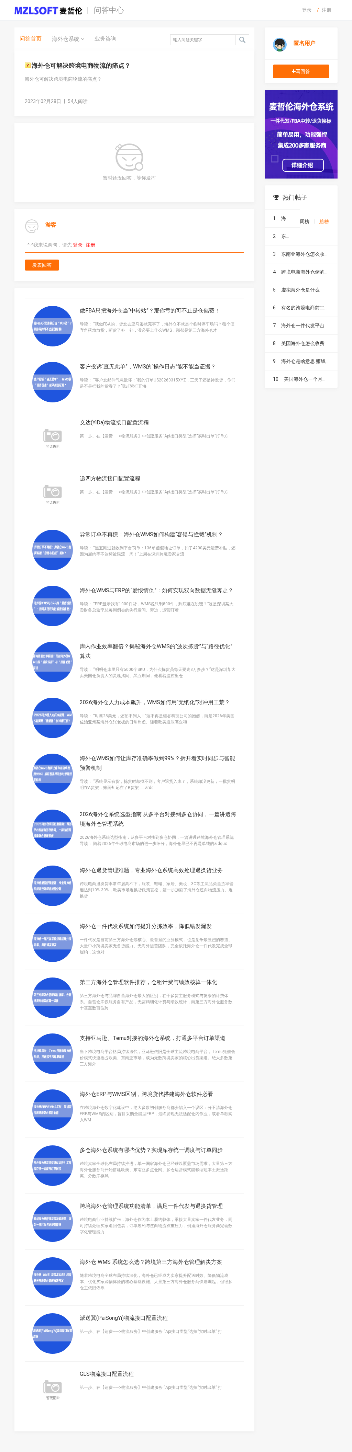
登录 (306, 10)
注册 (326, 10)
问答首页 (31, 38)
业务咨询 (106, 38)
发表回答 (42, 265)
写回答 (303, 71)
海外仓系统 (66, 39)
